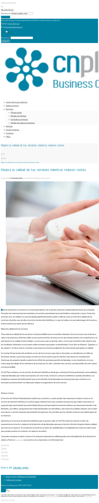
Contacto (10, 133)
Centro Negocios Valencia (16, 102)
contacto (19, 440)
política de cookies (51, 496)
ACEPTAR (88, 496)
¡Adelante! (5, 17)
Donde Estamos (12, 130)
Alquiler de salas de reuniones (23, 123)
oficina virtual (45, 178)
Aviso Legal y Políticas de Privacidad (21, 477)
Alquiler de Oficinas (18, 116)
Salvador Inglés (17, 178)
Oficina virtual (16, 113)
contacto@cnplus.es (14, 27)
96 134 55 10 (7, 10)
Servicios (9, 109)
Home (3, 154)
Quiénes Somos (12, 106)
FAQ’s (8, 137)
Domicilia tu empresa (19, 119)
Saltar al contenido (8, 3)
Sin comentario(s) (28, 178)
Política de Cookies (13, 480)
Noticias (9, 126)
